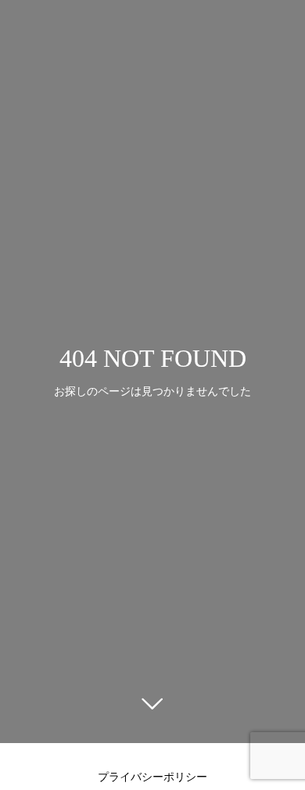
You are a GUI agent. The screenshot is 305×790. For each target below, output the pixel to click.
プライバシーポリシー (152, 777)
